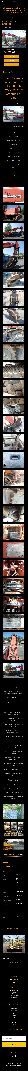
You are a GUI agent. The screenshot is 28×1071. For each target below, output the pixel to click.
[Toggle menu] (2, 2)
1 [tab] (10, 962)
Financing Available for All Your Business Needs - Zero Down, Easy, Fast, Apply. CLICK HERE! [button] (14, 10)
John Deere (14, 1010)
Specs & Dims (11, 56)
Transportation (14, 997)
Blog (14, 980)
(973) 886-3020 (13, 52)
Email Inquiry (11, 60)
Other (14, 1006)
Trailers (14, 993)
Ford (14, 1012)
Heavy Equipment (14, 990)
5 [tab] (17, 962)
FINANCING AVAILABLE (11, 64)
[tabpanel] (14, 948)
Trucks (14, 992)
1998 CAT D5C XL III (8, 956)
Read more (5, 862)
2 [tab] (12, 962)
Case (14, 1020)
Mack (14, 1013)
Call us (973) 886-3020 (13, 1062)
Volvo (14, 1017)
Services (14, 999)
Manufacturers (14, 995)
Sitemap (14, 982)
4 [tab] (15, 962)
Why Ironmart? (14, 979)
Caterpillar (14, 1008)
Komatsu (14, 1015)
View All (14, 1024)
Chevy (14, 1022)
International (14, 1019)
